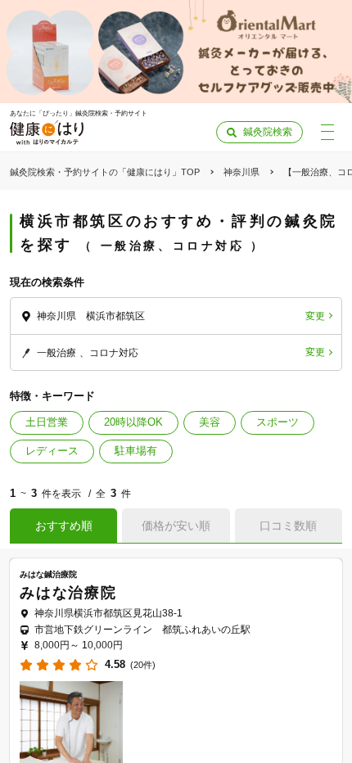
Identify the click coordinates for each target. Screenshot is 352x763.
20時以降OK (133, 422)
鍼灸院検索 (267, 132)
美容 (209, 422)
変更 (315, 316)
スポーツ (277, 422)
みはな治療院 (68, 593)
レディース (52, 451)
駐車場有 (136, 451)
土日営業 (46, 422)
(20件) (143, 665)
